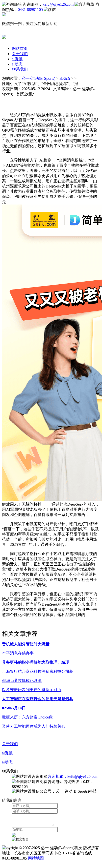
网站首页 (20, 48)
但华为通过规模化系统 (22, 680)
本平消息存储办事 (18, 653)
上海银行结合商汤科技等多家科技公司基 (37, 671)
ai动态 (17, 64)
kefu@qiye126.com (58, 4)
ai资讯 (17, 59)
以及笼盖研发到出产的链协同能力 (31, 690)
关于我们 (20, 54)
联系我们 (20, 69)
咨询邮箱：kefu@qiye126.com (73, 776)
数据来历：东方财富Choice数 (27, 717)
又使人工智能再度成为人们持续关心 (33, 726)
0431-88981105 (30, 9)
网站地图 (36, 858)
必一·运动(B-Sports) (38, 78)
